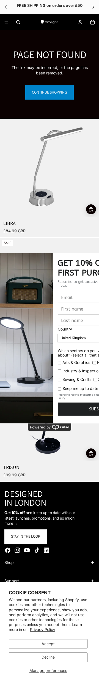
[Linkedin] (46, 550)
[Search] (18, 22)
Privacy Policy (42, 629)
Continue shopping (49, 92)
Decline (48, 657)
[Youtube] (27, 550)
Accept (48, 643)
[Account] (80, 22)
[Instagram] (17, 550)
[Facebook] (7, 550)
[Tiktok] (37, 550)
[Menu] (6, 22)
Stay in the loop (25, 536)
